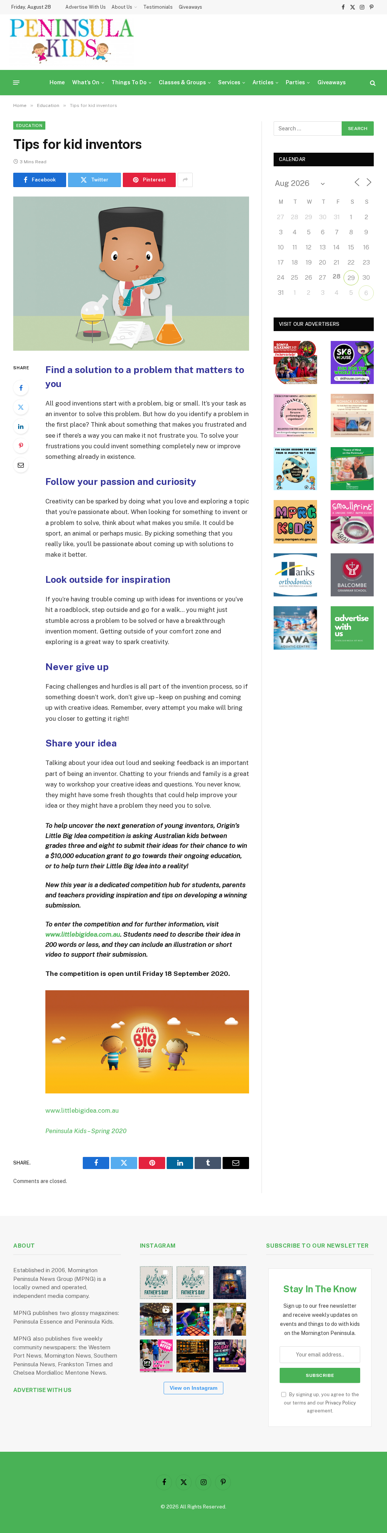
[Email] (20, 464)
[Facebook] (20, 387)
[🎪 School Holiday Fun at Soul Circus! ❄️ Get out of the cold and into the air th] (229, 1355)
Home (57, 82)
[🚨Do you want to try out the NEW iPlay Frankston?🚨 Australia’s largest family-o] (192, 1319)
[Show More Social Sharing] (185, 180)
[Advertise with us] (352, 628)
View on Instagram (193, 1388)
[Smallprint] (352, 522)
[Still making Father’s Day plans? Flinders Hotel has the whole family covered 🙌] (156, 1282)
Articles (263, 82)
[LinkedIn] (20, 426)
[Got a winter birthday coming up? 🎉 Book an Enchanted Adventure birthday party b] (229, 1319)
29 (351, 278)
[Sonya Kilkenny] (295, 362)
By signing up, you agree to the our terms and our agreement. (321, 1403)
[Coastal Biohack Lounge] (352, 415)
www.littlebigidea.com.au (82, 934)
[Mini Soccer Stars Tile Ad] (295, 469)
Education (29, 125)
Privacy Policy (340, 1403)
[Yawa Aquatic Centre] (295, 628)
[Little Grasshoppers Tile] (352, 469)
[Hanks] (295, 575)
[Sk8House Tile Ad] (352, 362)
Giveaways (190, 7)
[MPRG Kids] (295, 522)
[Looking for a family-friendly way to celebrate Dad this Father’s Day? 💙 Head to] (192, 1282)
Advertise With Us (85, 7)
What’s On (85, 82)
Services (229, 82)
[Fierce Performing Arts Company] (295, 415)
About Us (121, 7)
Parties (295, 82)
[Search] (372, 82)
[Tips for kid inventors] (131, 274)
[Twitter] (20, 407)
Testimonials (158, 7)
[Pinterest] (20, 445)
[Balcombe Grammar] (352, 575)
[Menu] (16, 82)
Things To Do (129, 82)
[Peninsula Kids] (71, 42)
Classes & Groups (182, 82)
